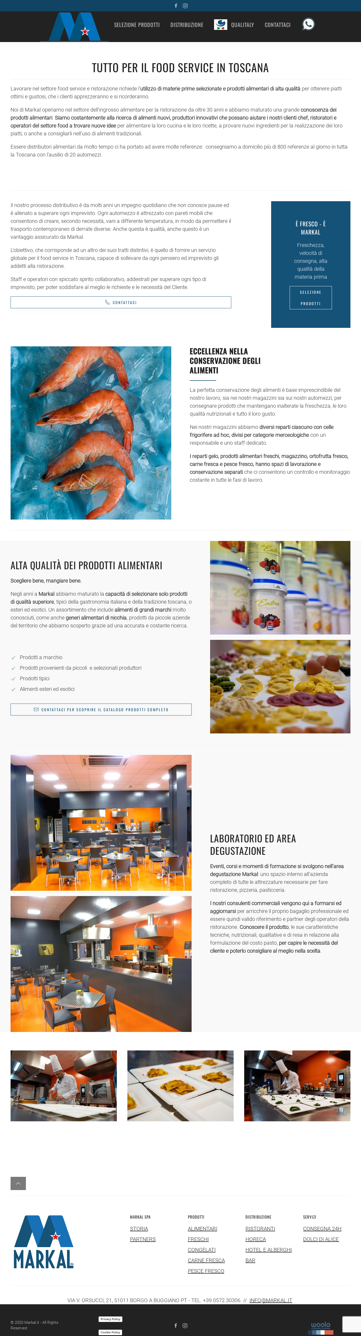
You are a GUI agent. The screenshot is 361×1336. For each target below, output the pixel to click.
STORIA (139, 1228)
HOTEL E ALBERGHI (269, 1250)
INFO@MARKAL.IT (270, 1300)
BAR (250, 1260)
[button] (74, 26)
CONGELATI (202, 1250)
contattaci (125, 302)
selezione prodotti (311, 297)
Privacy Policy (110, 1319)
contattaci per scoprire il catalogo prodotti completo (105, 709)
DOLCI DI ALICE (321, 1239)
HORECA (256, 1239)
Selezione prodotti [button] (137, 25)
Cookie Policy (110, 1332)
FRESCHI (198, 1239)
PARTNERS (143, 1239)
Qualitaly (242, 25)
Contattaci (278, 25)
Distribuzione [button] (186, 25)
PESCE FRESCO (206, 1271)
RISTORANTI (260, 1228)
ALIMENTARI (202, 1228)
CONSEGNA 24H (322, 1228)
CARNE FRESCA (206, 1260)
